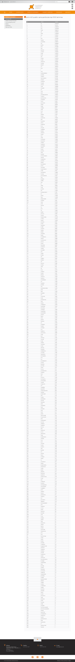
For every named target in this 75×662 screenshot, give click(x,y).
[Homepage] (31, 6)
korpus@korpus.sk (60, 646)
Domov (5, 12)
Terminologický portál (10, 22)
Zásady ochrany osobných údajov (64, 660)
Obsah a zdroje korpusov (10, 20)
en (72, 1)
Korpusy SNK (8, 19)
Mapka (6, 23)
